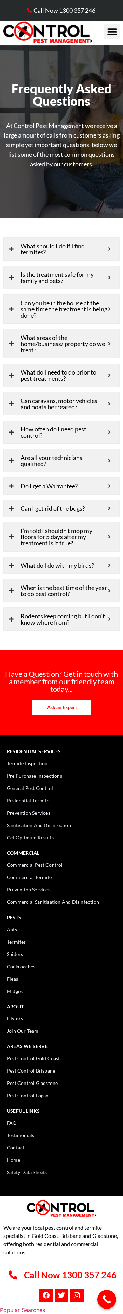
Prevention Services (28, 813)
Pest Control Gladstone (32, 1083)
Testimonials (20, 1135)
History (15, 1018)
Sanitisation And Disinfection (39, 825)
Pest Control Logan (28, 1095)
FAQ (12, 1123)
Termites (16, 942)
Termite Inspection (27, 763)
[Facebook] (46, 1295)
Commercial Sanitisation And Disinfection (53, 902)
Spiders (15, 954)
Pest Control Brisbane (31, 1071)
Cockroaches (21, 966)
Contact (15, 1147)
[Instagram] (77, 1295)
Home (13, 1160)
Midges (15, 991)
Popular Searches (22, 1309)
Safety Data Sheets (27, 1172)
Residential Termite (28, 800)
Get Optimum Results (30, 837)
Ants (12, 929)
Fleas (12, 979)
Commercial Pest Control (35, 865)
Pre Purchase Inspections (34, 776)
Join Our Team (23, 1031)
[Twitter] (61, 1295)
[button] (112, 31)
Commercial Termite (29, 877)
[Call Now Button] (106, 1299)
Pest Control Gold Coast (33, 1058)
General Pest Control (30, 788)
